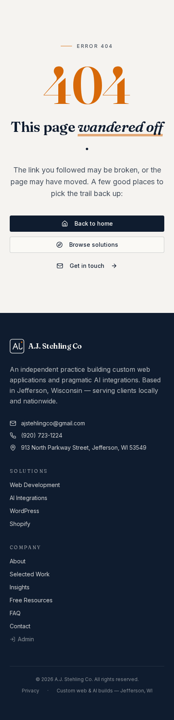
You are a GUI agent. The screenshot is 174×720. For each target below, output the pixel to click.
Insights (20, 587)
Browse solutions (93, 244)
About (17, 561)
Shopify (20, 523)
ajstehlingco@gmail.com (53, 423)
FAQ (15, 613)
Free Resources (31, 600)
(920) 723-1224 (41, 435)
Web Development (35, 484)
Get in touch (87, 265)
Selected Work (30, 574)
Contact (20, 626)
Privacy (30, 691)
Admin (26, 639)
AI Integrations (28, 497)
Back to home (93, 223)
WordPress (24, 510)
